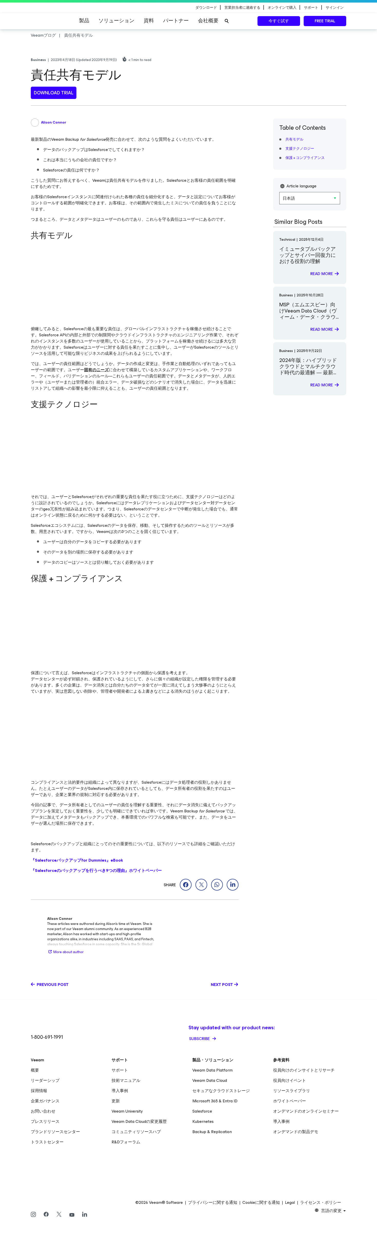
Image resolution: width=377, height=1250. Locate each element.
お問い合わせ (43, 1111)
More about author (68, 952)
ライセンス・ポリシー (320, 1202)
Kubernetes (203, 1121)
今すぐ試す (279, 20)
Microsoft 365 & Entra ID (214, 1100)
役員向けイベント (289, 1080)
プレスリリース (45, 1121)
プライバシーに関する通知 (212, 1202)
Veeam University (127, 1111)
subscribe (200, 1038)
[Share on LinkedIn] (233, 885)
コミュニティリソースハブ (136, 1131)
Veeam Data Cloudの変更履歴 (139, 1121)
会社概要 (208, 20)
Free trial (325, 20)
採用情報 (39, 1090)
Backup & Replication (212, 1131)
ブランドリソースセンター (55, 1131)
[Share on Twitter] (201, 885)
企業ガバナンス (45, 1100)
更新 (116, 1100)
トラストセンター (47, 1141)
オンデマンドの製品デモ (295, 1131)
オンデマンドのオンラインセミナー (306, 1111)
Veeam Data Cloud (209, 1080)
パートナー (176, 20)
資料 (149, 20)
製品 (84, 20)
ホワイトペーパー (289, 1100)
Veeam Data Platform (212, 1070)
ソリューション (116, 20)
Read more (321, 273)
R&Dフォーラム (126, 1141)
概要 (35, 1070)
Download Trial (53, 93)
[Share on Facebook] (186, 885)
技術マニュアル (126, 1080)
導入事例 (120, 1090)
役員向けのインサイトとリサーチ (304, 1070)
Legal (290, 1202)
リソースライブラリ (291, 1090)
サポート (120, 1070)
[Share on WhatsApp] (217, 885)
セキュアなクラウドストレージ (221, 1090)
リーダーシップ (45, 1080)
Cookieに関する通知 (261, 1202)
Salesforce (202, 1111)
